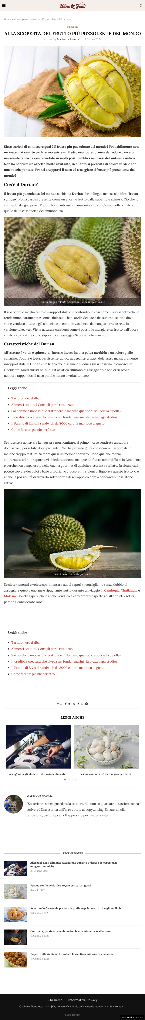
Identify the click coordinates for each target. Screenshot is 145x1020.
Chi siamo (55, 1000)
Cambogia (112, 590)
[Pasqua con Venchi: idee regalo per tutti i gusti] (106, 747)
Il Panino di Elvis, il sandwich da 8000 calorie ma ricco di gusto (58, 423)
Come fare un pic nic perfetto (33, 430)
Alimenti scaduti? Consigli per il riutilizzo (42, 405)
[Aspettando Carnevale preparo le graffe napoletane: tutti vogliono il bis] (15, 914)
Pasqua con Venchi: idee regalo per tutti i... (106, 774)
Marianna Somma (68, 39)
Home (7, 19)
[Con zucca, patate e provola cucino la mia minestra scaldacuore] (15, 937)
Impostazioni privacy (132, 1017)
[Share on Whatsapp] (82, 703)
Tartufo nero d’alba (25, 398)
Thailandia (129, 590)
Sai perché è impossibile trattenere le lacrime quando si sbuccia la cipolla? (66, 411)
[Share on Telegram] (86, 703)
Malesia (10, 596)
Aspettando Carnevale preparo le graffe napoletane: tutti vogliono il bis (75, 908)
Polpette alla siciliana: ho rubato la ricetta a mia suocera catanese (72, 954)
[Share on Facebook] (65, 703)
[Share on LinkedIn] (78, 703)
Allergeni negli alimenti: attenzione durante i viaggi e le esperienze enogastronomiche (73, 864)
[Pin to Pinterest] (74, 703)
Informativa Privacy (82, 1000)
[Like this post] (61, 703)
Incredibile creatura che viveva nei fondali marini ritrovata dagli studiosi (64, 417)
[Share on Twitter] (69, 703)
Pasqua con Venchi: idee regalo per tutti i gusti (60, 885)
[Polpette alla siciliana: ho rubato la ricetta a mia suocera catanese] (15, 959)
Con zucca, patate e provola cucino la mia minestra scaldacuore (70, 931)
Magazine (72, 26)
